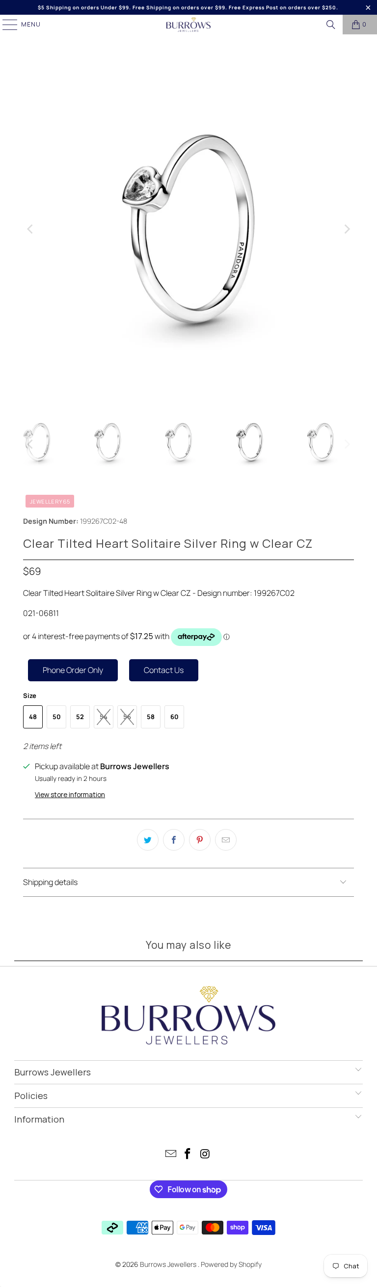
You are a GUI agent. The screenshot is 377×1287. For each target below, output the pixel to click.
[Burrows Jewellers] (188, 24)
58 (151, 716)
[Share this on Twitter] (148, 840)
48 (33, 716)
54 (104, 716)
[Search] (331, 24)
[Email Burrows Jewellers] (170, 1155)
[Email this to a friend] (226, 840)
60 (174, 716)
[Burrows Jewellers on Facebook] (188, 1155)
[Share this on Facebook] (174, 840)
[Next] (346, 229)
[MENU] (5, 24)
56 (127, 716)
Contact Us (164, 670)
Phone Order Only (73, 670)
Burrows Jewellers (169, 1264)
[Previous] (30, 229)
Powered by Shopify (231, 1264)
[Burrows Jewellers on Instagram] (205, 1155)
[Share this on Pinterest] (200, 840)
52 (80, 716)
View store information (70, 794)
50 (57, 716)
